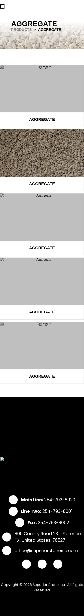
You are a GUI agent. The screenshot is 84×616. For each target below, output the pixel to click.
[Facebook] (26, 564)
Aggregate (42, 119)
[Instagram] (42, 564)
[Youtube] (57, 564)
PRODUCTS (21, 30)
